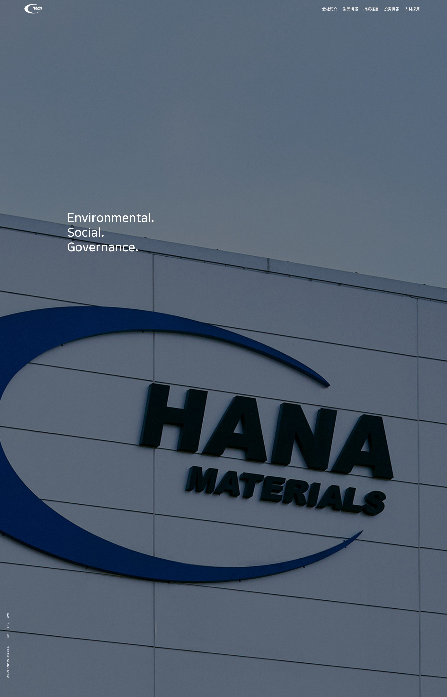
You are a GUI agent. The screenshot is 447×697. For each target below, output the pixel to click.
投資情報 (391, 9)
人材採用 (412, 9)
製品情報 (350, 9)
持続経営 (371, 9)
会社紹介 (330, 9)
